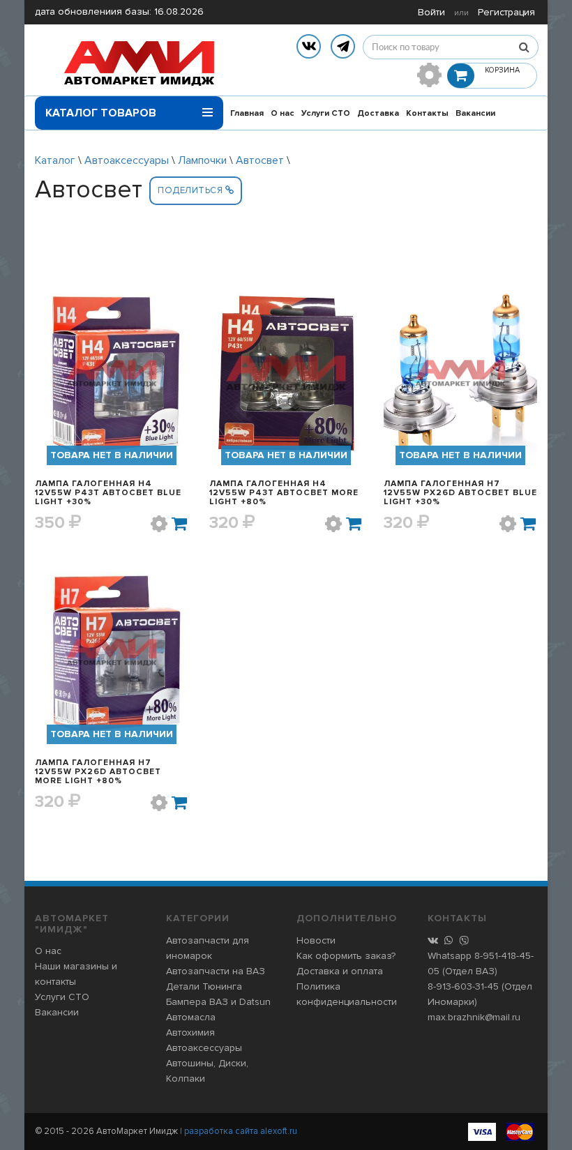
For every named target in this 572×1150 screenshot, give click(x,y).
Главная (247, 113)
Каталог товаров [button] (100, 113)
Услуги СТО (325, 113)
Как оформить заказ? (346, 956)
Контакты (427, 113)
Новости (316, 940)
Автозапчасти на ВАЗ (215, 971)
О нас (282, 113)
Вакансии (475, 113)
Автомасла (191, 1017)
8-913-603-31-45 (463, 986)
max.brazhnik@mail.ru (474, 1017)
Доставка (378, 113)
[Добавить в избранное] (159, 523)
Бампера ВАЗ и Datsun (218, 1002)
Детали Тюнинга (204, 986)
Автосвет (260, 160)
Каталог (55, 160)
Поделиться (191, 190)
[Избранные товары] (429, 75)
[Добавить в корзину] (180, 523)
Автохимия (190, 1032)
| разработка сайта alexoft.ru (238, 1131)
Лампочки (202, 160)
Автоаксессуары (126, 160)
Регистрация (506, 12)
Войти (431, 12)
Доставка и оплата (339, 971)
